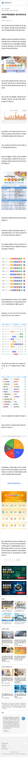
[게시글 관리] (13, 560)
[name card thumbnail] (23, 718)
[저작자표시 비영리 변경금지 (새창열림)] (22, 559)
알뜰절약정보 (4, 745)
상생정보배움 (4, 747)
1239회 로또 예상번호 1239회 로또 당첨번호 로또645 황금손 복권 (11, 718)
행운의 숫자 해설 (5, 748)
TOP (25, 743)
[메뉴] (25, 3)
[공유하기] (10, 560)
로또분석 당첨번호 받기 (14, 483)
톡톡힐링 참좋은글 (5, 743)
